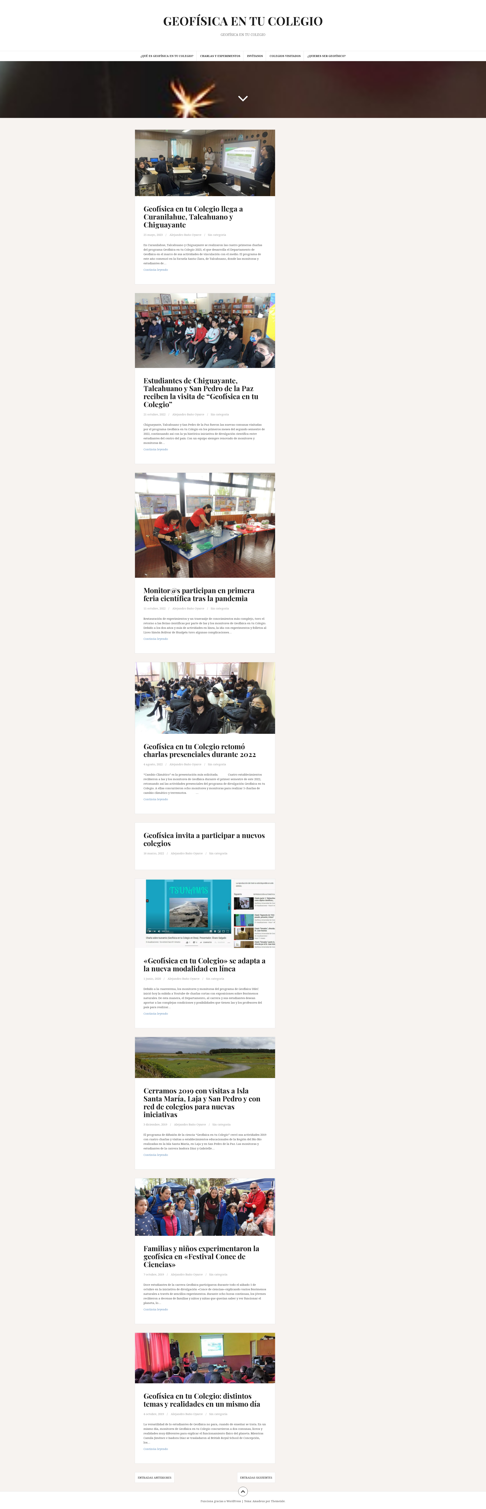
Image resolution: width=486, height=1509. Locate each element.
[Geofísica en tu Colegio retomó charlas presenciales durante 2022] (204, 700)
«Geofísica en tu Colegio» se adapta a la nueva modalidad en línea (205, 964)
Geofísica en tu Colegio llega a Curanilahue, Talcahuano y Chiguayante (193, 216)
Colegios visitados (285, 56)
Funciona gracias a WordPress (221, 1501)
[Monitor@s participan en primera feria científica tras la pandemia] (204, 525)
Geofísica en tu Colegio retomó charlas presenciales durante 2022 (200, 750)
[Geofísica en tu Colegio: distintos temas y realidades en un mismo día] (204, 1362)
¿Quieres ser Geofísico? (326, 56)
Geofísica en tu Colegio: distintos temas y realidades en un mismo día (202, 1400)
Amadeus (258, 1501)
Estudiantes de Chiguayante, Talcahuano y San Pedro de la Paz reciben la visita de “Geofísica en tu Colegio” (201, 392)
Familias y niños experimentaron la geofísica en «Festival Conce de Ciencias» (201, 1256)
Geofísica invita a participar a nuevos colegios (204, 839)
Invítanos (255, 56)
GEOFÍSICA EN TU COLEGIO (243, 20)
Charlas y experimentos (220, 56)
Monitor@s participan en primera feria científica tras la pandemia (199, 594)
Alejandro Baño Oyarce (185, 235)
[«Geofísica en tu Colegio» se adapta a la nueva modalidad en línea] (204, 916)
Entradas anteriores (154, 1477)
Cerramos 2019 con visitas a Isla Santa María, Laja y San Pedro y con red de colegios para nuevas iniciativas (202, 1102)
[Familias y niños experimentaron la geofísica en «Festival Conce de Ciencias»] (204, 1210)
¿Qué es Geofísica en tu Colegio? (166, 56)
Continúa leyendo (165, 271)
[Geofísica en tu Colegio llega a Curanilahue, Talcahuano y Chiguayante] (204, 166)
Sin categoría (217, 235)
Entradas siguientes (256, 1477)
